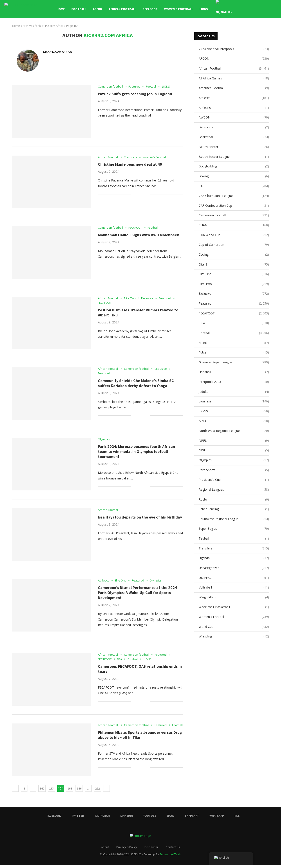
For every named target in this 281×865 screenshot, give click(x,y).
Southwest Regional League (234, 519)
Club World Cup (234, 235)
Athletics (234, 108)
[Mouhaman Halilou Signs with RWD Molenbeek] (51, 252)
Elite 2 (234, 264)
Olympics (234, 460)
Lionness (234, 401)
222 (97, 788)
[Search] (274, 9)
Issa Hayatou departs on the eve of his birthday (140, 517)
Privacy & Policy (126, 847)
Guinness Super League (234, 362)
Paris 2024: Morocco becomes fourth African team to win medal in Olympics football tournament (136, 451)
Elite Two (234, 284)
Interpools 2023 (234, 382)
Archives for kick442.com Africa (43, 26)
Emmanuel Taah (170, 854)
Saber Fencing (234, 509)
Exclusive (234, 293)
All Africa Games (234, 78)
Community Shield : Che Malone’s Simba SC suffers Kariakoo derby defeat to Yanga (136, 383)
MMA (234, 421)
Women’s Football (178, 9)
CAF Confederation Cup (234, 205)
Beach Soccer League (234, 156)
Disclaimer (151, 847)
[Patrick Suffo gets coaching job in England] (51, 111)
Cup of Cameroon (234, 244)
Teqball (234, 538)
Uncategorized (234, 568)
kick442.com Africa (57, 52)
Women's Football (234, 617)
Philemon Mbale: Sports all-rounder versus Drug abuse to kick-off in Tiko (140, 735)
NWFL (234, 450)
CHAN (234, 225)
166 (79, 788)
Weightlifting (234, 597)
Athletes (234, 98)
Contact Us (173, 847)
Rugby (234, 499)
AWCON (234, 117)
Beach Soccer (234, 147)
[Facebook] (250, 9)
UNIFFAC (234, 578)
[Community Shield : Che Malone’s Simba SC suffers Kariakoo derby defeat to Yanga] (51, 393)
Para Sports (234, 470)
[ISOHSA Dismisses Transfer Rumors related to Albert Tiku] (51, 323)
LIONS (204, 9)
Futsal (234, 352)
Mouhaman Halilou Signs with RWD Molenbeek (138, 234)
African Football (122, 9)
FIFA (234, 323)
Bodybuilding (234, 166)
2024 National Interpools (234, 49)
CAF (234, 186)
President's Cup (234, 479)
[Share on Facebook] (138, 124)
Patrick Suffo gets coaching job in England (135, 93)
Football (78, 9)
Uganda (234, 558)
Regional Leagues (234, 489)
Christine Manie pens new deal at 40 (130, 164)
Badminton (234, 127)
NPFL (234, 440)
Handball (234, 372)
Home (61, 9)
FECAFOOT (150, 9)
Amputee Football (234, 88)
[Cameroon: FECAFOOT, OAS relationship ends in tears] (51, 679)
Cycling (234, 254)
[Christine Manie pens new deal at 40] (51, 182)
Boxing (234, 176)
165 (69, 788)
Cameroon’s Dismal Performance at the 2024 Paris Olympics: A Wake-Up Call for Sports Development (137, 592)
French (234, 343)
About (105, 847)
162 (42, 788)
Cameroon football (234, 215)
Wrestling (234, 636)
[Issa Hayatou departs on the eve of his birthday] (51, 534)
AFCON (97, 9)
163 (51, 788)
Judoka (234, 391)
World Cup (234, 627)
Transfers (234, 548)
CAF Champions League (234, 196)
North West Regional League (234, 431)
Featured (234, 303)
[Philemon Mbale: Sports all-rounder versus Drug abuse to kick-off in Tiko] (51, 749)
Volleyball (234, 587)
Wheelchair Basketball (234, 607)
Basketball (234, 137)
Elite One (234, 274)
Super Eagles (234, 528)
